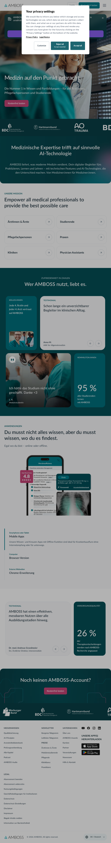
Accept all (78, 46)
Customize (41, 46)
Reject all (60, 45)
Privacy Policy (32, 37)
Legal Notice (44, 37)
